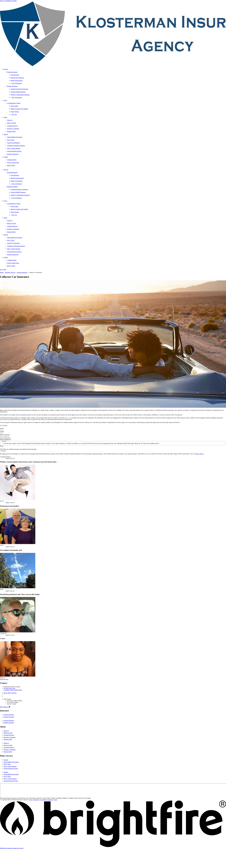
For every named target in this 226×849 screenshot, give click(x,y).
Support (6, 134)
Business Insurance (12, 86)
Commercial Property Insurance (19, 89)
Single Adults (14, 106)
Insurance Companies (13, 128)
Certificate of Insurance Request (16, 145)
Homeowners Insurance (17, 77)
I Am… (6, 100)
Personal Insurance (12, 72)
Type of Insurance (5, 438)
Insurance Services (10, 272)
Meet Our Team (11, 123)
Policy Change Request (13, 148)
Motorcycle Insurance (17, 80)
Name (2, 428)
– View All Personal (16, 83)
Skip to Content (4, 1)
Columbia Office (11, 159)
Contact (6, 157)
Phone (2, 446)
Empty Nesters (15, 111)
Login (55, 799)
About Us (10, 120)
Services (6, 69)
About (5, 117)
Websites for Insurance (11, 848)
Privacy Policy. (200, 454)
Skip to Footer (13, 1)
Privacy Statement (34, 799)
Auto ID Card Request (13, 143)
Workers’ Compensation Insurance (20, 94)
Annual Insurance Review (14, 151)
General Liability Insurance (18, 92)
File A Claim (10, 140)
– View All (14, 114)
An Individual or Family (14, 103)
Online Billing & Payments (14, 137)
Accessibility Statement (46, 799)
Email (2, 431)
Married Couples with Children (19, 109)
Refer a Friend (11, 165)
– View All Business (16, 97)
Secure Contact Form (13, 162)
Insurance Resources (13, 154)
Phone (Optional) (5, 435)
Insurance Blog (11, 131)
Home (1, 272)
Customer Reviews (12, 126)
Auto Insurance (15, 75)
